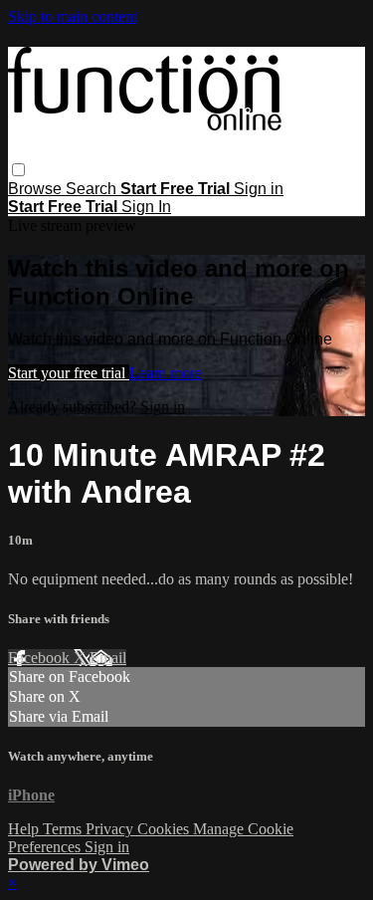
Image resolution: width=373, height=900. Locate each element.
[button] (18, 169)
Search (93, 188)
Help (25, 828)
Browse (37, 188)
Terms (64, 828)
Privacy (111, 828)
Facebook (41, 657)
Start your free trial (68, 372)
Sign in (258, 188)
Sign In (146, 206)
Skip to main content (72, 16)
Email (108, 657)
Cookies (165, 828)
